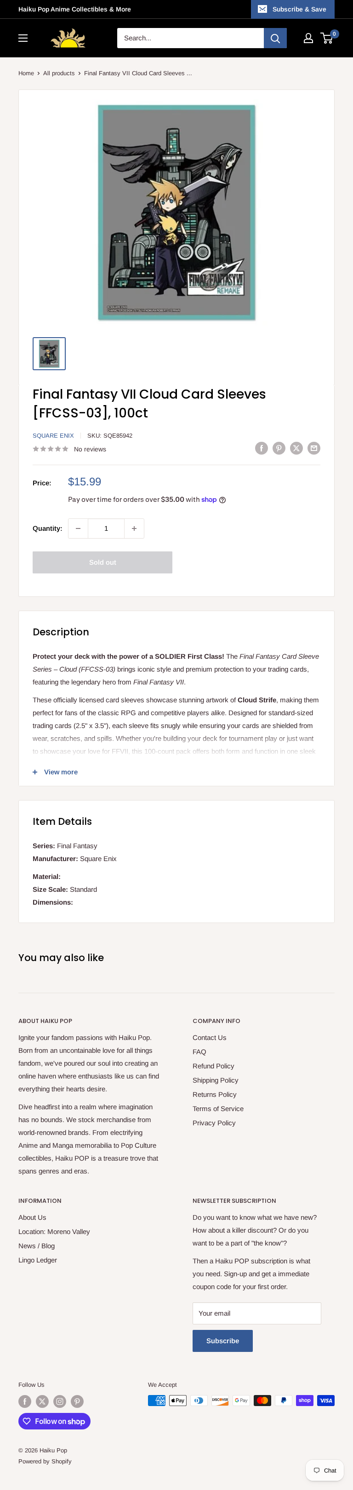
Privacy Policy (214, 1123)
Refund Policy (213, 1066)
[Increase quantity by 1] (134, 528)
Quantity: (48, 528)
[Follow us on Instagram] (59, 1401)
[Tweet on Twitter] (296, 448)
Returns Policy (215, 1094)
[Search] (275, 38)
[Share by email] (313, 448)
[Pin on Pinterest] (279, 448)
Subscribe (222, 1341)
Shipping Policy (216, 1080)
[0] (327, 38)
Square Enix (53, 435)
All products (59, 73)
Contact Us (210, 1037)
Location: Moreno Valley (54, 1231)
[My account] (308, 38)
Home (26, 73)
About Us (32, 1217)
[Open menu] (23, 38)
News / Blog (36, 1246)
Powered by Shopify (45, 1461)
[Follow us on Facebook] (24, 1401)
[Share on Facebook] (261, 448)
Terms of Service (218, 1108)
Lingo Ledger (37, 1260)
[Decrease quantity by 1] (78, 528)
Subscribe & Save (299, 9)
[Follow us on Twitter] (42, 1401)
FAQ (199, 1052)
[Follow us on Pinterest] (77, 1401)
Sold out (102, 562)
